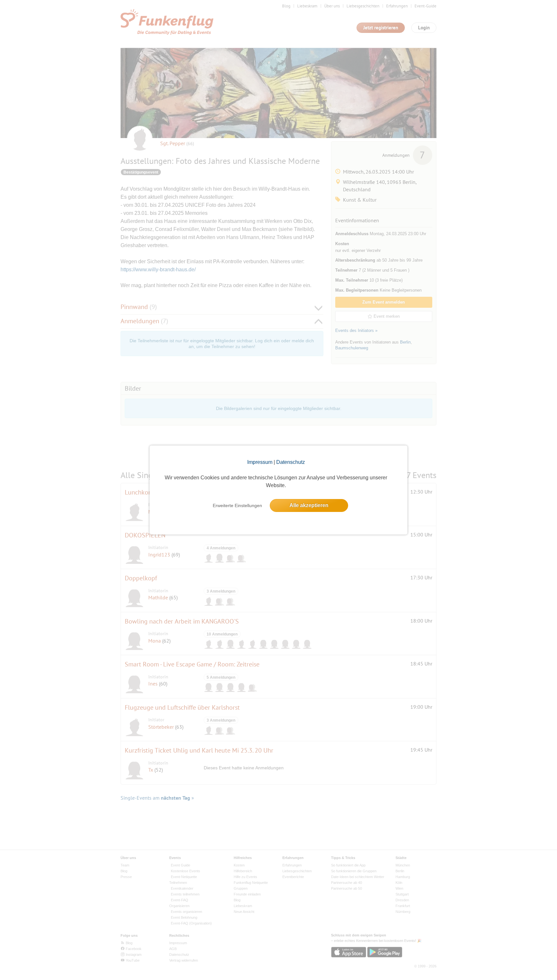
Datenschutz (290, 462)
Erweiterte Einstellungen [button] (237, 505)
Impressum (259, 462)
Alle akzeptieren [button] (308, 505)
